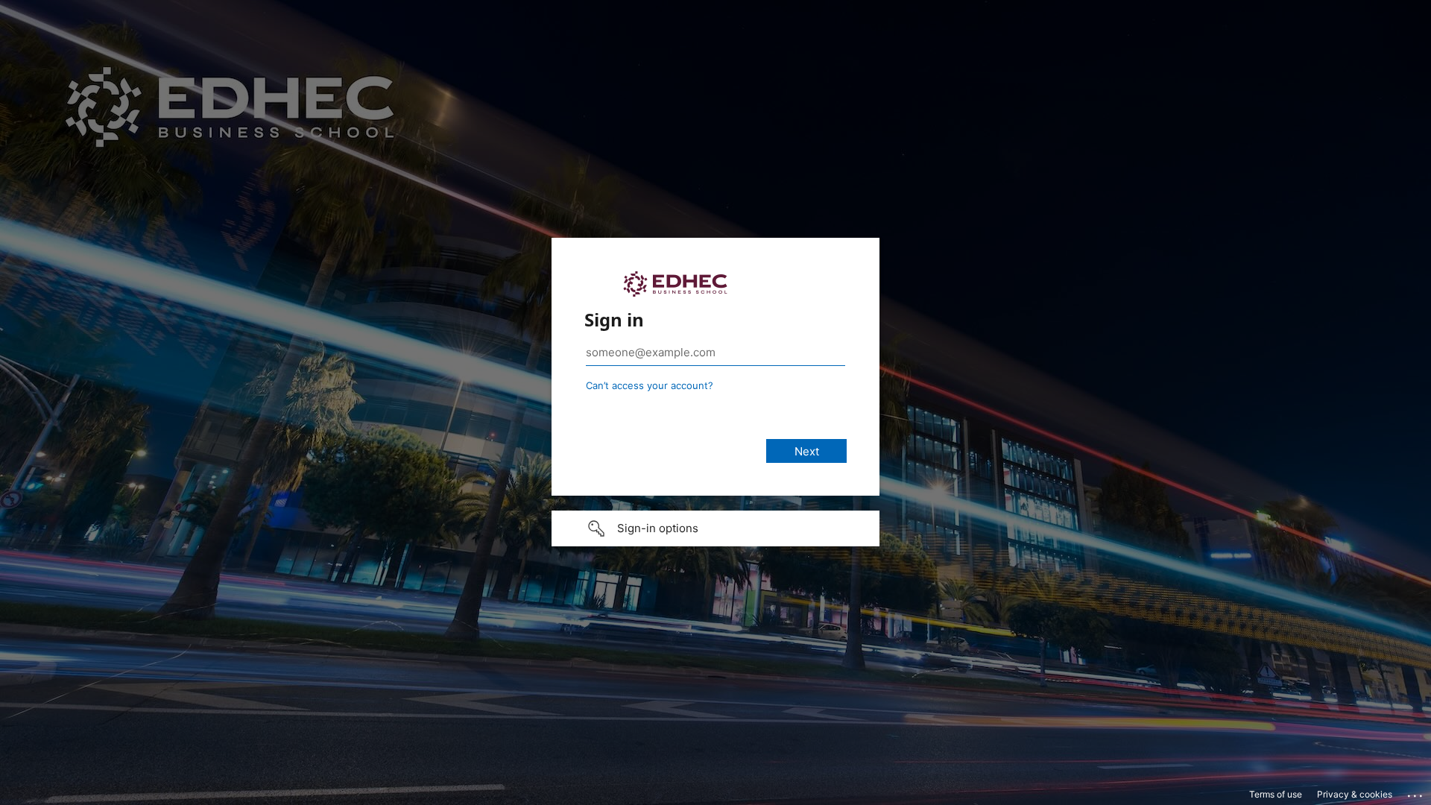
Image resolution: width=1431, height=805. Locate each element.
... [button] (1416, 792)
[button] (715, 528)
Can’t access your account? (649, 385)
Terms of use (1275, 794)
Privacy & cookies (1354, 794)
